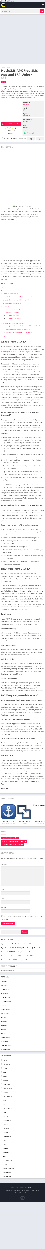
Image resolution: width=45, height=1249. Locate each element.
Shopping (6, 1128)
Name (3, 889)
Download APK (13, 124)
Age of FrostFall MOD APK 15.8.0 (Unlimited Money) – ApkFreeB (20, 948)
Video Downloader (9, 1168)
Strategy (5, 1148)
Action (5, 1060)
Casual (5, 1076)
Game (5, 1100)
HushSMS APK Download (10, 838)
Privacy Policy (25, 1191)
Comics (5, 1080)
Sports (5, 1140)
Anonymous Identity (14, 309)
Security (5, 1124)
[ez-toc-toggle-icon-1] (22, 289)
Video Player (7, 1176)
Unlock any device (14, 315)
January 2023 (5, 993)
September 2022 (6, 1009)
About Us (17, 1191)
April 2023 (4, 981)
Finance (5, 1092)
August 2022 (5, 1013)
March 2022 (4, 1033)
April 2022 (4, 1029)
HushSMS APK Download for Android (14, 841)
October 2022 (5, 1005)
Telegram (31, 138)
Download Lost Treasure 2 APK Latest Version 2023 (17, 956)
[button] (42, 11)
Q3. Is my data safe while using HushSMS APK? (21, 332)
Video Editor (7, 1172)
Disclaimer (28, 1193)
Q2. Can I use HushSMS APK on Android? (20, 329)
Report (12, 133)
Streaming (6, 1152)
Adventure (6, 1064)
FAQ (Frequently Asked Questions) (14, 323)
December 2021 (6, 1045)
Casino (5, 1072)
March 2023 (4, 985)
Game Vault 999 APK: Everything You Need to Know (17, 952)
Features (6, 306)
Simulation (6, 1132)
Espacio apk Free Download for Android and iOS (16, 944)
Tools (8, 67)
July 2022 (3, 1017)
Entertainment (7, 1088)
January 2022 (5, 1041)
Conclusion (7, 337)
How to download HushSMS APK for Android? (18, 297)
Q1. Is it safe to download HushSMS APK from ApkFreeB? (24, 326)
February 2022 (5, 1037)
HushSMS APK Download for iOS (12, 845)
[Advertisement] (22, 39)
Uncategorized (7, 1160)
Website (3, 907)
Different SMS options (15, 318)
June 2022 (4, 1021)
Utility (5, 1164)
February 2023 (5, 989)
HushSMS (26, 104)
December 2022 (6, 997)
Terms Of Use (19, 1193)
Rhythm (5, 1116)
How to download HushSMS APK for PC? (16, 300)
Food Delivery (7, 1096)
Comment (4, 864)
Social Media (7, 1136)
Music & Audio (7, 1108)
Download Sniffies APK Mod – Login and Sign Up (16, 960)
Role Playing (7, 1120)
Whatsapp (40, 138)
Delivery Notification (14, 312)
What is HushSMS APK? (11, 294)
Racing (5, 1112)
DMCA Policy (35, 1191)
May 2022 (4, 1025)
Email (3, 898)
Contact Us (9, 1191)
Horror (5, 1104)
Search (24, 932)
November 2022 (6, 1001)
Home (3, 67)
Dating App (6, 1084)
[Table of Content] (22, 287)
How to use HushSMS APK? (12, 303)
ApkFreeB (31, 1187)
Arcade (5, 1068)
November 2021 (6, 1049)
